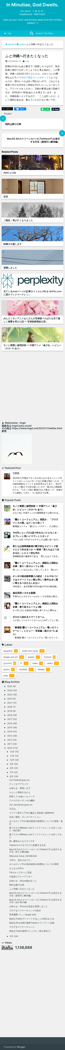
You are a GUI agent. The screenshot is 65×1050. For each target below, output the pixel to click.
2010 (9, 748)
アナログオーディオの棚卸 (22, 800)
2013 (9, 735)
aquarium (10, 651)
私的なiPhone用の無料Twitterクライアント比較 (31, 922)
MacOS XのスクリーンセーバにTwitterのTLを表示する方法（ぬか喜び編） (35, 901)
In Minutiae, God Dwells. (32, 4)
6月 (11, 776)
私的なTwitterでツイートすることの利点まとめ (31, 918)
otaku (52, 663)
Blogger (21, 1046)
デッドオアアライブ (18, 784)
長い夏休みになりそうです (22, 841)
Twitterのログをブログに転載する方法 (27, 845)
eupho (33, 657)
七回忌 (16, 473)
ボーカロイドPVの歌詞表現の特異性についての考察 (33, 864)
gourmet (9, 663)
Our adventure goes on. (21, 804)
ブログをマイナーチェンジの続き (25, 910)
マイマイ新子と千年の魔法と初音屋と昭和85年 (31, 813)
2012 (9, 740)
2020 (9, 706)
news (37, 663)
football (49, 657)
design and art (13, 657)
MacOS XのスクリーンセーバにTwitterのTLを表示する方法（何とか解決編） (35, 850)
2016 (9, 723)
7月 (11, 772)
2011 (9, 744)
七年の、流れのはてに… (20, 860)
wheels (43, 669)
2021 (9, 702)
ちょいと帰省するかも (19, 792)
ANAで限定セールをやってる (36, 77)
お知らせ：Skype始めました (23, 880)
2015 (9, 727)
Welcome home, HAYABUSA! (23, 856)
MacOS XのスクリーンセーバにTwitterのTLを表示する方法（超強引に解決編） (35, 894)
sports (8, 669)
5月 (11, 936)
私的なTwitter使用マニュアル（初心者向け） (30, 931)
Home (11, 44)
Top (7, 33)
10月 (12, 760)
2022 (9, 698)
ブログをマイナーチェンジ (22, 927)
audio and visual (33, 651)
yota (22, 44)
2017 (9, 719)
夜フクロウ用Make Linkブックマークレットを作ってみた (35, 835)
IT (24, 663)
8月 (11, 768)
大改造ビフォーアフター (20, 876)
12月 (12, 751)
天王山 (12, 808)
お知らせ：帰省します (19, 788)
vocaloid (26, 669)
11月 (12, 756)
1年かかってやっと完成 (20, 872)
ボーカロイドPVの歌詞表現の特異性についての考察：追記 (36, 822)
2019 (9, 711)
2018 (9, 715)
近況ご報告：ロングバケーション (25, 817)
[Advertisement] (32, 386)
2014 (9, 731)
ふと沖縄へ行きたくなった (26, 56)
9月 (11, 764)
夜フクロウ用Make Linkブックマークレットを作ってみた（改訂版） (35, 829)
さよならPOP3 (16, 868)
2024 (9, 690)
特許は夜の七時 (16, 884)
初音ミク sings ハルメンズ (22, 796)
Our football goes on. (19, 780)
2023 (9, 694)
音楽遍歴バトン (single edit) (22, 914)
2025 (9, 686)
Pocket (7, 113)
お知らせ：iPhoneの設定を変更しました (28, 906)
